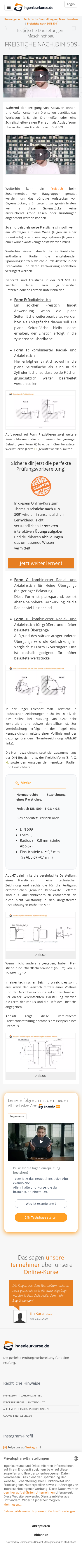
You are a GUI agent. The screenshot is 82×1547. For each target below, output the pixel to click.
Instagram (33, 1447)
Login (71, 4)
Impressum (10, 1395)
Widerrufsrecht (13, 1402)
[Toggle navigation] (8, 7)
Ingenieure (17, 1116)
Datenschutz (36, 1402)
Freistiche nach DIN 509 (42, 23)
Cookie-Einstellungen (17, 1415)
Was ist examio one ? (41, 1203)
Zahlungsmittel (31, 1395)
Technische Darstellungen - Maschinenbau (51, 19)
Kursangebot (12, 19)
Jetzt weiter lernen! (41, 563)
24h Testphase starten (41, 1217)
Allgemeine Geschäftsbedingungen (26, 1409)
